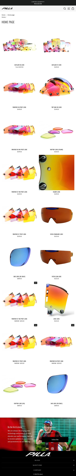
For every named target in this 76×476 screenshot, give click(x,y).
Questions (37, 465)
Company (37, 470)
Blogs (37, 460)
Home (3, 15)
